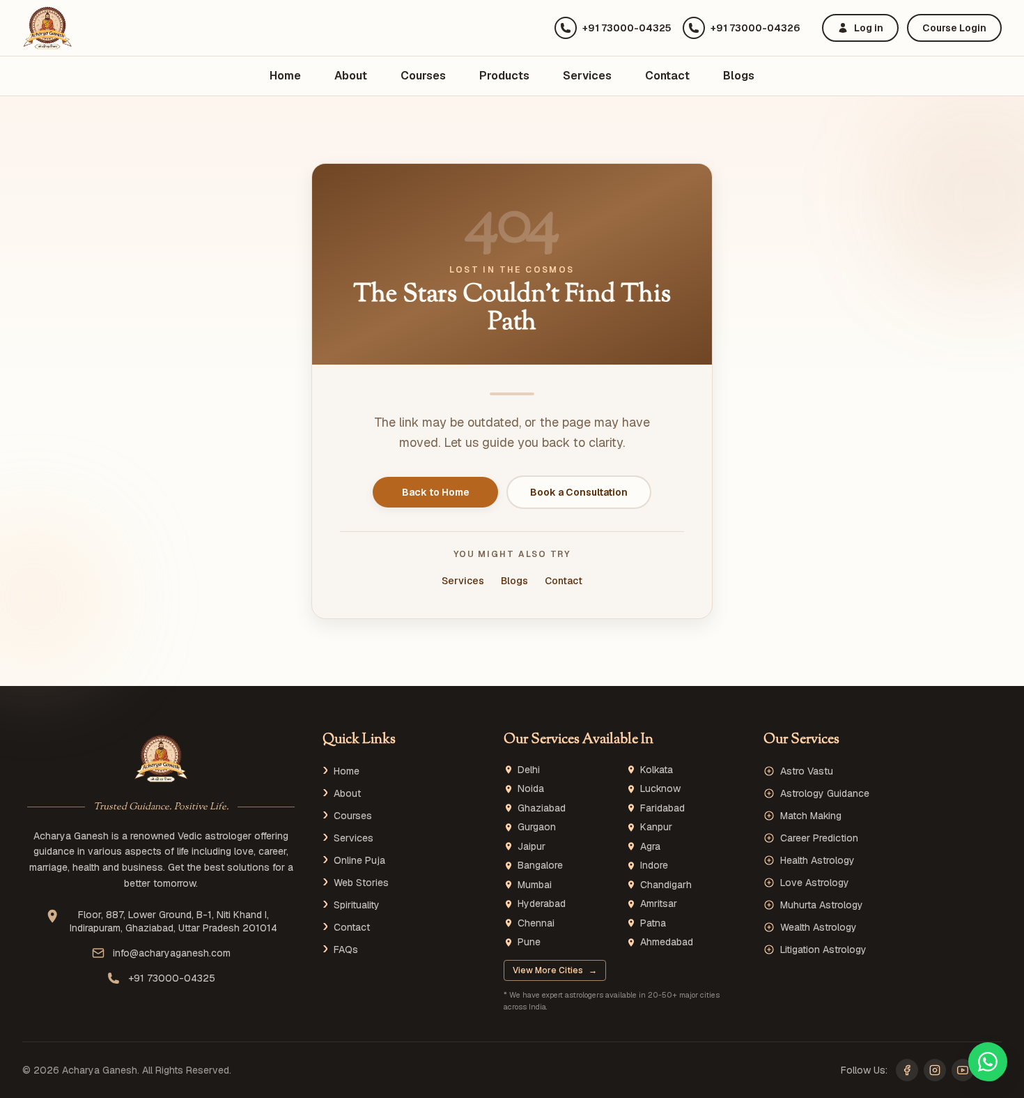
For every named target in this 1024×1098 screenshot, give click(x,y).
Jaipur (531, 847)
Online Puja (359, 860)
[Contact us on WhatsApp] (987, 1061)
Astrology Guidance (824, 793)
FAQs (346, 949)
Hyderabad (542, 904)
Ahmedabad (666, 942)
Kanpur (656, 827)
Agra (650, 847)
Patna (653, 923)
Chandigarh (666, 885)
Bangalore (540, 865)
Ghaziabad (542, 808)
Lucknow (660, 789)
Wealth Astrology (818, 927)
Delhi (529, 770)
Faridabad (662, 808)
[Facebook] (907, 1070)
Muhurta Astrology (821, 905)
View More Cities (555, 970)
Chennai (536, 923)
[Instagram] (935, 1070)
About (350, 75)
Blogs (738, 75)
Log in (868, 28)
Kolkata (656, 770)
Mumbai (535, 885)
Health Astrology (817, 860)
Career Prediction (819, 838)
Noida (531, 789)
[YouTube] (963, 1070)
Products (504, 75)
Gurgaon (537, 827)
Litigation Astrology (823, 949)
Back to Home (436, 492)
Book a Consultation (579, 492)
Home (285, 75)
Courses (423, 75)
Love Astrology (814, 882)
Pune (529, 942)
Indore (654, 865)
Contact (667, 75)
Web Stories (361, 882)
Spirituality (357, 905)
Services (587, 75)
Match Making (810, 815)
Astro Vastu (806, 771)
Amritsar (658, 904)
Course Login (954, 28)
